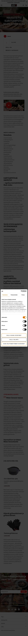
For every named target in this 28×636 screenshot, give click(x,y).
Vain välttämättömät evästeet (14, 343)
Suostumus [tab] (5, 294)
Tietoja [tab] (23, 294)
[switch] (25, 321)
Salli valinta (13, 339)
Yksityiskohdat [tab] (14, 294)
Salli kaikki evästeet (14, 335)
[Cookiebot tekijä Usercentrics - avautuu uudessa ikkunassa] (21, 291)
